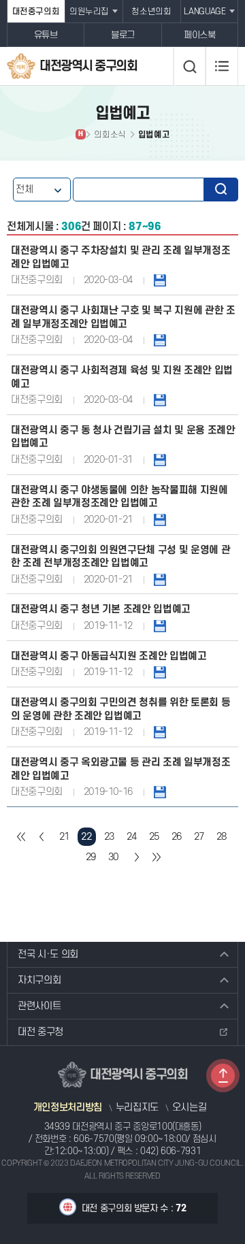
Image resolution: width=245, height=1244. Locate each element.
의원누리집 (89, 11)
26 (177, 836)
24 (132, 836)
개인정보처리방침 (67, 1107)
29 (91, 857)
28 (221, 836)
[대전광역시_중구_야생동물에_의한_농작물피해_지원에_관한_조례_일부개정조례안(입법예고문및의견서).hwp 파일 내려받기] (160, 519)
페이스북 (200, 35)
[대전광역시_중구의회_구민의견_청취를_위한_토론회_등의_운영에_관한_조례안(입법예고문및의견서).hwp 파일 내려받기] (160, 732)
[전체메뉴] (222, 66)
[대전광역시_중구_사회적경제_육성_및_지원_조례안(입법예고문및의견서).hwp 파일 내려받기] (160, 400)
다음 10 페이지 (136, 857)
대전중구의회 (36, 11)
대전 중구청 (40, 1032)
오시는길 (189, 1107)
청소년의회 (151, 11)
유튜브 (46, 35)
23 (109, 836)
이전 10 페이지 (42, 837)
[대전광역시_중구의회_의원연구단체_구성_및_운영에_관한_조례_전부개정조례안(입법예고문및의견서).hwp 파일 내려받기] (160, 579)
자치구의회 (39, 980)
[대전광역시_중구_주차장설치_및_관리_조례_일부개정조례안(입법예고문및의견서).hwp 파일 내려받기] (160, 280)
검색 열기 (189, 67)
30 (113, 857)
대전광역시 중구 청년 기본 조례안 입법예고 (101, 609)
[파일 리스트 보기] (160, 792)
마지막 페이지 (156, 857)
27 (199, 836)
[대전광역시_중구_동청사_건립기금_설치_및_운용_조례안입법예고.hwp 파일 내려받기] (160, 459)
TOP (223, 1075)
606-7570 (94, 1139)
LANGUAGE (204, 11)
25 (154, 836)
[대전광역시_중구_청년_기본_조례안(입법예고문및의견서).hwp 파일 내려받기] (160, 626)
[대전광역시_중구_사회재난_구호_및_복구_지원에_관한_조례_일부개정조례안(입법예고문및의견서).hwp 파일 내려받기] (160, 340)
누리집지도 (137, 1107)
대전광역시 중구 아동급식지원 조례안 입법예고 (109, 656)
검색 (221, 189)
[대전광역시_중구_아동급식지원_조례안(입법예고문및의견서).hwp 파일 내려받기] (160, 672)
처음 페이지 (21, 837)
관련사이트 (39, 1006)
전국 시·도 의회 (48, 954)
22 (87, 836)
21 (64, 836)
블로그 (123, 35)
